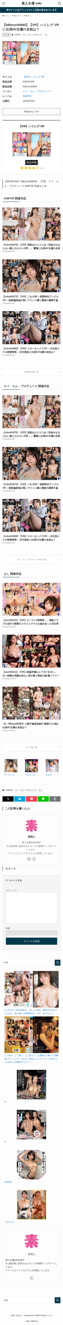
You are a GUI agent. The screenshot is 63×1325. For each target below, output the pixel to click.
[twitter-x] (34, 859)
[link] (29, 859)
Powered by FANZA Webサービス (38, 1315)
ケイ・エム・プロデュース (32, 35)
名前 (8, 928)
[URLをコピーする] (55, 798)
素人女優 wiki (31, 3)
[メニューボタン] (3, 3)
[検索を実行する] (58, 963)
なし (46, 35)
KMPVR (18, 35)
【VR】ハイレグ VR (33, 76)
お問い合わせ (16, 1315)
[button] (8, 798)
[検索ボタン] (59, 3)
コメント (11, 890)
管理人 (31, 836)
